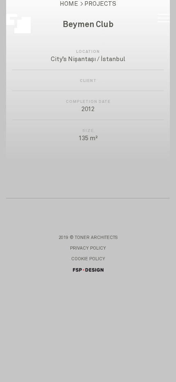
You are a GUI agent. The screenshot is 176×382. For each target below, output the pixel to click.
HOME (69, 4)
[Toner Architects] (23, 19)
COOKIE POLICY (88, 259)
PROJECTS (100, 4)
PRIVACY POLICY (88, 248)
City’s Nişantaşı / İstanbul (88, 59)
